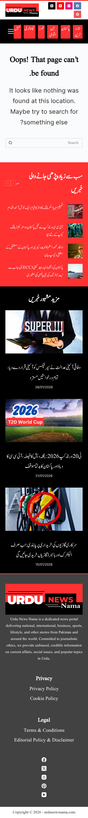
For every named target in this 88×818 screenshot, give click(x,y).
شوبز (41, 28)
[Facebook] (77, 5)
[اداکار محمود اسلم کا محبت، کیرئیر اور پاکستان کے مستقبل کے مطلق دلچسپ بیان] (75, 251)
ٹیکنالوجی (29, 28)
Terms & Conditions (44, 730)
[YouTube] (60, 5)
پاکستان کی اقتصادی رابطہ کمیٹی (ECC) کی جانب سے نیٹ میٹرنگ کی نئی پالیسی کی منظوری (35, 271)
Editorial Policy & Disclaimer (44, 740)
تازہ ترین (78, 31)
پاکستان (65, 28)
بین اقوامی (52, 31)
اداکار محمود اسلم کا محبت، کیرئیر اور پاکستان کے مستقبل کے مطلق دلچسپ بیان (34, 251)
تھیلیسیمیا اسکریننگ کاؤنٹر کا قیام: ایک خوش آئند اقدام (35, 208)
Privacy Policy (44, 689)
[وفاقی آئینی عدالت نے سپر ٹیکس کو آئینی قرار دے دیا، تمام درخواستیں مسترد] (44, 331)
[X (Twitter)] (51, 5)
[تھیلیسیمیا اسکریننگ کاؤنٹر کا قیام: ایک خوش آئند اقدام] (75, 211)
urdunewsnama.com (59, 812)
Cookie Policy (44, 698)
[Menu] (11, 31)
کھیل (17, 28)
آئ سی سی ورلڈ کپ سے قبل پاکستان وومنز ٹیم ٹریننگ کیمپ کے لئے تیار (36, 231)
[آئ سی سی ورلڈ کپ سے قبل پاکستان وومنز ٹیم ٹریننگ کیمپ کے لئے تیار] (75, 231)
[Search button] (10, 143)
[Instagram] (69, 5)
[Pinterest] (77, 14)
